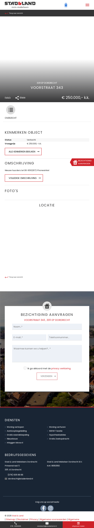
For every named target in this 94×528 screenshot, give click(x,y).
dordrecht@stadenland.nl (20, 478)
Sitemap (10, 519)
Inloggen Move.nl (15, 442)
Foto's (8, 97)
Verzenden (46, 376)
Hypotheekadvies (57, 434)
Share (22, 97)
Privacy (34, 519)
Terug (16, 13)
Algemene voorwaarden (53, 519)
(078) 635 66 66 (15, 474)
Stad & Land (17, 515)
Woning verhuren (57, 427)
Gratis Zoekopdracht (59, 438)
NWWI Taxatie (55, 431)
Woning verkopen (15, 427)
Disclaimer (22, 519)
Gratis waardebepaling (18, 434)
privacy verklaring (61, 368)
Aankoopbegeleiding (17, 431)
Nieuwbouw (12, 438)
